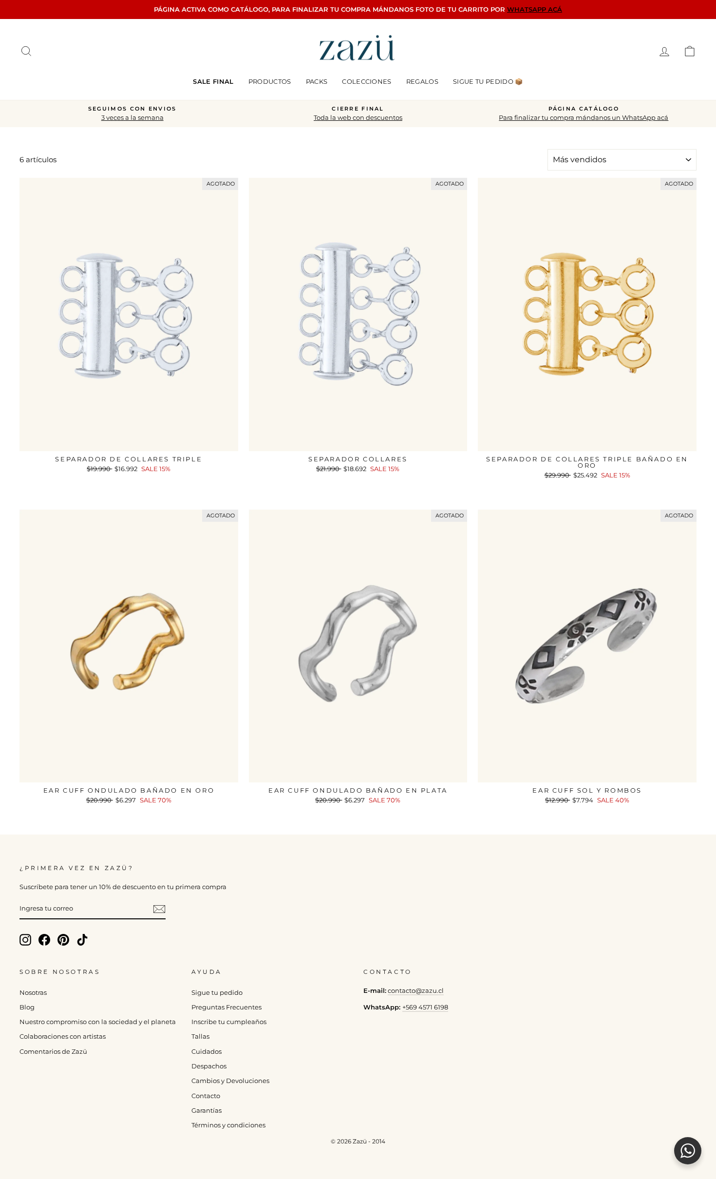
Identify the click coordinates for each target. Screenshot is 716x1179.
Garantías (206, 1110)
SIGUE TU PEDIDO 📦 (488, 81)
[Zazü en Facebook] (44, 940)
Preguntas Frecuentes (226, 1007)
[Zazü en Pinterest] (63, 940)
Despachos (208, 1066)
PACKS (317, 81)
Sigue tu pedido (217, 992)
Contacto (205, 1096)
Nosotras (33, 992)
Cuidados (206, 1051)
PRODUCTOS (269, 81)
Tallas (200, 1036)
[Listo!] (159, 909)
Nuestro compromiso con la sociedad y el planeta (97, 1022)
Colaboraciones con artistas (62, 1036)
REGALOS (422, 81)
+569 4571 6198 (425, 1007)
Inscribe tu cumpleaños (228, 1022)
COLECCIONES (367, 81)
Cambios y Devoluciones (230, 1080)
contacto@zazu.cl (416, 990)
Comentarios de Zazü (53, 1051)
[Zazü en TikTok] (82, 940)
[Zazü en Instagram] (25, 940)
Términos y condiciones (228, 1125)
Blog (27, 1007)
